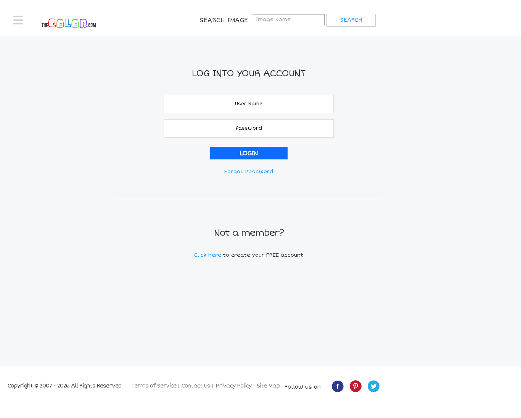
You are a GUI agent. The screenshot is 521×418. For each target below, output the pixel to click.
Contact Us (196, 386)
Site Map (268, 386)
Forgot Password (248, 172)
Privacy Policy (233, 386)
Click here (208, 255)
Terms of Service (153, 386)
